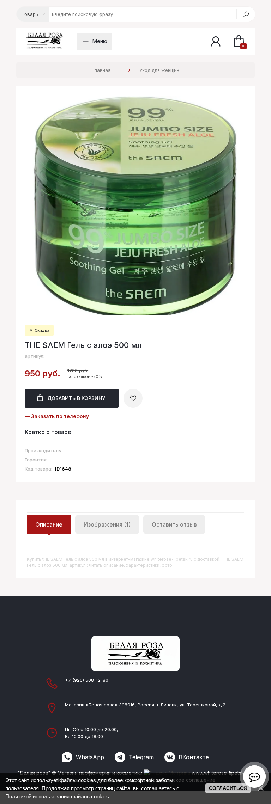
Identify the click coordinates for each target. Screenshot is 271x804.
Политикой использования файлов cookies (57, 796)
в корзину (76, 398)
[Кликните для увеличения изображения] (135, 205)
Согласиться (228, 788)
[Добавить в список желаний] (133, 398)
